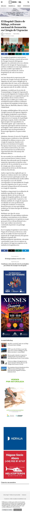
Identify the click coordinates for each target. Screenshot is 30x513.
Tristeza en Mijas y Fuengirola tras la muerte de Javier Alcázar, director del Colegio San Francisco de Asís (17, 363)
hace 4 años (16, 33)
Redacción (8, 33)
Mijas (19, 6)
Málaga (3, 6)
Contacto (24, 494)
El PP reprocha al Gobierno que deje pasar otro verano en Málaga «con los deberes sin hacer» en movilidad (17, 350)
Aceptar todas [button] (17, 509)
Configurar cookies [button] (7, 509)
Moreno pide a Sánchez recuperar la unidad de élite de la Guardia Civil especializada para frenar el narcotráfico (18, 357)
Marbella (12, 6)
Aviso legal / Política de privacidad (11, 494)
